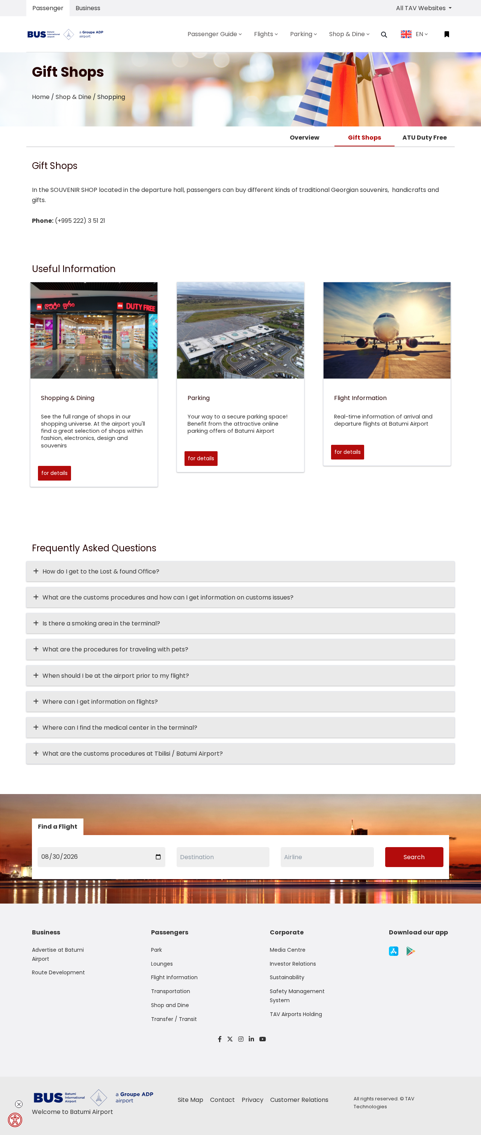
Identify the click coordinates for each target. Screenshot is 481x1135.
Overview (304, 137)
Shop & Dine (73, 97)
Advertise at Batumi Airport (58, 954)
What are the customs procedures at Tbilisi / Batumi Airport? (132, 753)
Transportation (170, 991)
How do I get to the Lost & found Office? (100, 571)
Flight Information (174, 977)
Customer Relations (299, 1099)
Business (88, 8)
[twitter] (230, 1039)
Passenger (48, 8)
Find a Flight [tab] (57, 826)
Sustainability (287, 977)
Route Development (58, 972)
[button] (384, 34)
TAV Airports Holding (296, 1014)
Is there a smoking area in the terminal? (101, 623)
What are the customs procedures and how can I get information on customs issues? (167, 597)
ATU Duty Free (424, 137)
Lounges (162, 964)
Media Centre (288, 950)
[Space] (68, 34)
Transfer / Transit (174, 1019)
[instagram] (241, 1039)
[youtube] (261, 1039)
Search (414, 857)
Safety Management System (297, 995)
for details (54, 473)
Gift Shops (364, 137)
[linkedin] (251, 1039)
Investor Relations (293, 964)
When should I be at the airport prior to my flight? (115, 675)
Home (41, 97)
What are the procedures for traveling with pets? (115, 649)
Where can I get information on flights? (100, 701)
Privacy (253, 1099)
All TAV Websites (421, 8)
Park (156, 950)
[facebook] (219, 1039)
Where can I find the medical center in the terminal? (119, 727)
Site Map (191, 1099)
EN (419, 34)
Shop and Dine (170, 1005)
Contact (223, 1099)
